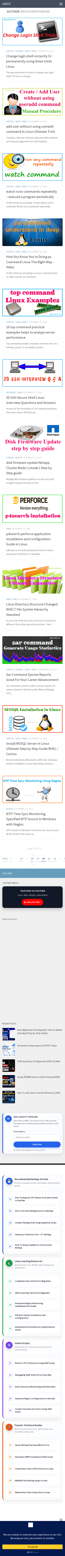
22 (54, 858)
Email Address (19, 1131)
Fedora (19, 51)
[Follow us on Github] (56, 873)
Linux (27, 51)
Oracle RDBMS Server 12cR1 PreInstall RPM (38, 1077)
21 (49, 858)
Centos (10, 51)
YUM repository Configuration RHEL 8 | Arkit (38, 1061)
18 (32, 858)
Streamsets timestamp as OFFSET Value (37, 1045)
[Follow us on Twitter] (61, 873)
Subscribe (37, 1144)
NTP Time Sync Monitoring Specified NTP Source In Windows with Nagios (31, 819)
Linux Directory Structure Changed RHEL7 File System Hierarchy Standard (32, 609)
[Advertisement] (26, 967)
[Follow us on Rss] (40, 873)
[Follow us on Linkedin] (45, 873)
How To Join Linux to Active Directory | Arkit (38, 1092)
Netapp (18, 457)
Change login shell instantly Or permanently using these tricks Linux (29, 61)
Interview (11, 392)
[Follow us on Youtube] (35, 873)
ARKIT (6, 3)
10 (21, 858)
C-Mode (10, 457)
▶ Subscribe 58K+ (32, 902)
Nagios (9, 808)
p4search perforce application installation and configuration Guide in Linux (28, 539)
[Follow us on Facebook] (51, 873)
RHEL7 (34, 51)
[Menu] (61, 4)
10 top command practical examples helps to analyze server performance (30, 332)
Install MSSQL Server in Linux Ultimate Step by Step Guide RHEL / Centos (32, 748)
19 (37, 858)
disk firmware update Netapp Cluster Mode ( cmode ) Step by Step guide (29, 467)
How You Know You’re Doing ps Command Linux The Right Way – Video (30, 261)
